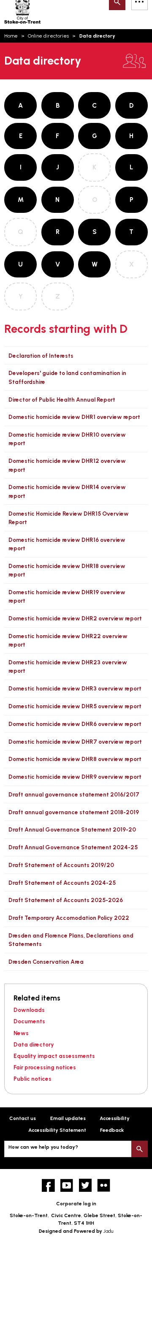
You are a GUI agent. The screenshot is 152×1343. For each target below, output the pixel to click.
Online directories (48, 36)
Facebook (48, 1185)
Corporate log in (76, 1204)
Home (11, 36)
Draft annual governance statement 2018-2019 (73, 812)
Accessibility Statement (57, 1130)
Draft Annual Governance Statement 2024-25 (73, 847)
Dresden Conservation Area (46, 961)
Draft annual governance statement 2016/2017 (73, 794)
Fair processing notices (45, 1067)
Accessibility (115, 1118)
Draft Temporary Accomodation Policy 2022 (68, 917)
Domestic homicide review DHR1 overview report (74, 416)
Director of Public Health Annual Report (61, 399)
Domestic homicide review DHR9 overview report (74, 776)
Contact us (22, 1118)
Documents (29, 1021)
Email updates (68, 1118)
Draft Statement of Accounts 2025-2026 (65, 900)
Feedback (112, 1130)
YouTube (66, 1185)
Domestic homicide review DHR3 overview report (74, 688)
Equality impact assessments (54, 1055)
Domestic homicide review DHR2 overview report (75, 618)
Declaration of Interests (40, 355)
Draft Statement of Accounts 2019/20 (61, 865)
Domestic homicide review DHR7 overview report (75, 741)
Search (139, 1149)
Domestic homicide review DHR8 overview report (74, 759)
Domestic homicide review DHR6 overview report (74, 723)
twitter (85, 1185)
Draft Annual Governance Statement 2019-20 (72, 829)
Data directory (34, 1044)
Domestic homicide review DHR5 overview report (74, 706)
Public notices (33, 1078)
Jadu (108, 1231)
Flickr (103, 1185)
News (21, 1033)
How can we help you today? (43, 1147)
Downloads (29, 1009)
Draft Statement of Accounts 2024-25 (62, 882)
